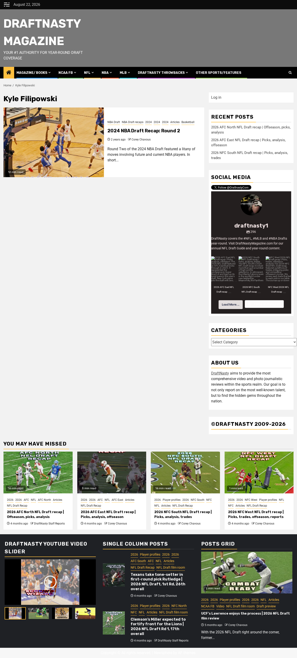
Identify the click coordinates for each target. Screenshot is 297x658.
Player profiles (172, 500)
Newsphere (163, 653)
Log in (216, 97)
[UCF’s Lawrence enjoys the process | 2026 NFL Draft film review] (246, 572)
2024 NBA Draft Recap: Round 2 (143, 131)
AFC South (138, 561)
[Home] (8, 73)
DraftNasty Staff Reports (49, 523)
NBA (105, 73)
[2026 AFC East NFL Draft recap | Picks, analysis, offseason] (111, 472)
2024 (148, 122)
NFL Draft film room (170, 567)
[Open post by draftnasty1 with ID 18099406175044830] (224, 269)
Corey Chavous (141, 139)
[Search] (290, 72)
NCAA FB (65, 73)
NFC (209, 500)
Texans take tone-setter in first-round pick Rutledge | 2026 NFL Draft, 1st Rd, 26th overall (158, 581)
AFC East (117, 500)
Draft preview (266, 606)
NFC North (179, 606)
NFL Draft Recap (17, 505)
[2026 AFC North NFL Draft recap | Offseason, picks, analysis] (38, 472)
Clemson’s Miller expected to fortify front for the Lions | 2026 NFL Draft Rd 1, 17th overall (158, 626)
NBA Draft (113, 122)
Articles (175, 122)
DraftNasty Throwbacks (161, 73)
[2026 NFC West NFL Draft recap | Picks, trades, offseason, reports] (259, 472)
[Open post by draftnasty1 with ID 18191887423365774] (278, 269)
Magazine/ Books (31, 73)
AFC (26, 500)
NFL (87, 73)
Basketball (187, 122)
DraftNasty (220, 373)
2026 (10, 500)
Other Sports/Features (218, 73)
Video (220, 606)
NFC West (251, 500)
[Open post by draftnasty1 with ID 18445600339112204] (251, 269)
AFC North (44, 500)
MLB (123, 73)
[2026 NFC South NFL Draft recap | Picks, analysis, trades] (185, 472)
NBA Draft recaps (132, 122)
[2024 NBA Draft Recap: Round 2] (53, 142)
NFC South (197, 500)
